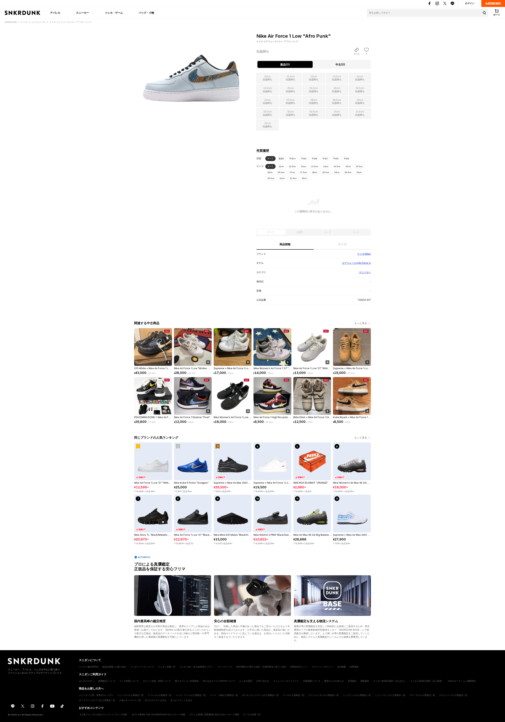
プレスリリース (224, 667)
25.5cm (359, 166)
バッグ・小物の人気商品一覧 (224, 695)
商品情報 (285, 244)
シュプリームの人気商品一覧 (357, 695)
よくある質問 (245, 681)
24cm (325, 166)
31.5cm (293, 178)
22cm (281, 166)
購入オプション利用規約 (187, 681)
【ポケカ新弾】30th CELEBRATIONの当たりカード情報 (158, 714)
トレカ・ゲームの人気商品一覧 (190, 695)
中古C (325, 158)
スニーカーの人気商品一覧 (131, 695)
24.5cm (337, 166)
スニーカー (82, 12)
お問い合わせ (262, 681)
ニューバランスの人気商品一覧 (390, 695)
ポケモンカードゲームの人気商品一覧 (260, 695)
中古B (314, 158)
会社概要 (341, 667)
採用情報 (354, 667)
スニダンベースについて (142, 667)
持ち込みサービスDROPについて (219, 681)
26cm (269, 172)
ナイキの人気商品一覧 (293, 695)
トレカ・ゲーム (114, 12)
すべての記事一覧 (251, 714)
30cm (359, 172)
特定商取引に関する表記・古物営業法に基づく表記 (261, 667)
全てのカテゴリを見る (155, 700)
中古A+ (292, 158)
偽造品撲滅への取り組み (114, 667)
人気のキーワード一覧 (130, 700)
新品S (281, 158)
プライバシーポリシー (322, 667)
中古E (346, 158)
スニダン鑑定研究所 (88, 667)
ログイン (469, 3)
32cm (304, 178)
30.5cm (270, 178)
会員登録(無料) (493, 3)
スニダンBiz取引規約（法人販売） (427, 681)
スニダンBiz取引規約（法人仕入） (389, 681)
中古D (336, 158)
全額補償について (311, 681)
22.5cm (292, 166)
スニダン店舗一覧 (166, 667)
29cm (336, 172)
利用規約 (352, 681)
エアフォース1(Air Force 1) (356, 263)
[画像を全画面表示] (191, 67)
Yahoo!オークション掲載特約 (462, 681)
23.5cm (314, 166)
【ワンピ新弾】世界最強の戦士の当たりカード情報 (214, 714)
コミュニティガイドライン (286, 681)
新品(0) (285, 64)
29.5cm (348, 172)
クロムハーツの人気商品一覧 (453, 695)
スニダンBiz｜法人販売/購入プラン (196, 667)
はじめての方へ (86, 681)
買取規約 (364, 681)
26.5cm (281, 172)
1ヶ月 (328, 232)
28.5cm (325, 172)
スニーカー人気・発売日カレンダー (96, 695)
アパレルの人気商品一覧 (159, 695)
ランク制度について (129, 681)
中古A (304, 158)
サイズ (342, 244)
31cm (282, 178)
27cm (292, 172)
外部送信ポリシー (299, 667)
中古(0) (340, 64)
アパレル (55, 12)
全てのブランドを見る (181, 700)
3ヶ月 (356, 232)
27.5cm (303, 172)
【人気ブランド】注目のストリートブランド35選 (103, 714)
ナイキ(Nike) (364, 254)
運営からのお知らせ (334, 681)
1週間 (299, 232)
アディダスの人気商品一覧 (422, 695)
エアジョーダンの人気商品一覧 (323, 695)
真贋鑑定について (106, 681)
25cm (348, 166)
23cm (303, 166)
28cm (314, 172)
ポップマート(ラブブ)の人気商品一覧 (97, 700)
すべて (270, 158)
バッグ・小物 (146, 12)
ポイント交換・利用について (157, 681)
